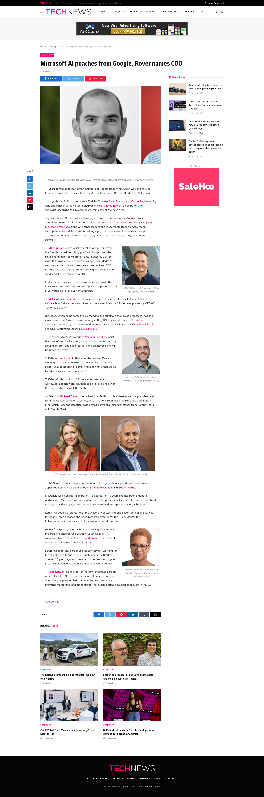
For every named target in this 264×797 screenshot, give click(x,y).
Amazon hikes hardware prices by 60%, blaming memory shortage (205, 87)
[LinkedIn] (30, 193)
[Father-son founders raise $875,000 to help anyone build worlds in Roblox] (132, 649)
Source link (52, 601)
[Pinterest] (30, 200)
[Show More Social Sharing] (110, 78)
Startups (189, 11)
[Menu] (41, 11)
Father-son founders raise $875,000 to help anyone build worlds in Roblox (128, 677)
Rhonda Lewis (96, 538)
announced (77, 282)
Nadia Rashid (146, 324)
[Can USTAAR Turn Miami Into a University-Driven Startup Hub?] (69, 705)
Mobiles (151, 11)
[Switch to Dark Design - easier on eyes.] (217, 12)
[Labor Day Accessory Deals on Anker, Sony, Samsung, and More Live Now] (177, 105)
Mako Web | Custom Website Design (142, 786)
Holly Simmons (88, 328)
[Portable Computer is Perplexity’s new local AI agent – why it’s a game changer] (177, 125)
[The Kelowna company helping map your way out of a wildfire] (69, 649)
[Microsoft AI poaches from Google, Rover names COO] (100, 124)
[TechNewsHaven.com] (68, 11)
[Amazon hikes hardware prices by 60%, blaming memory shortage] (177, 89)
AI (203, 11)
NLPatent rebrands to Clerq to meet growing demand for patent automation (128, 732)
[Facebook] (30, 179)
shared (71, 299)
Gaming (134, 11)
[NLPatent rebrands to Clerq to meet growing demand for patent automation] (132, 705)
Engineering (170, 11)
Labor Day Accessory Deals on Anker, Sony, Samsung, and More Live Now (90, 3)
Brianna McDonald (101, 487)
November (137, 320)
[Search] (222, 11)
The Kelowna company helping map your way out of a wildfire (67, 677)
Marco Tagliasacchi (143, 201)
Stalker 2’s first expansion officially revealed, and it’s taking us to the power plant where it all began (206, 147)
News (102, 11)
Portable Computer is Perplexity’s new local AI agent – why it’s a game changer (206, 125)
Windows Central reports (117, 222)
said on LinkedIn (64, 358)
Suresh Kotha (127, 487)
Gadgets (118, 11)
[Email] (30, 207)
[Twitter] (30, 186)
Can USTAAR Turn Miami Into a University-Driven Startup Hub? (67, 732)
